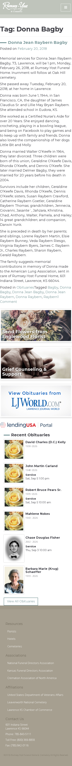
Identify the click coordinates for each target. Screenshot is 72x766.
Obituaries (25, 287)
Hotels (11, 638)
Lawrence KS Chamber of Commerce (29, 710)
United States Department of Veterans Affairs (35, 695)
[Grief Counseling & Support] (36, 363)
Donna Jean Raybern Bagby (37, 42)
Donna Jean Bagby (28, 292)
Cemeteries (14, 646)
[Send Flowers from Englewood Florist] (36, 325)
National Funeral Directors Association (30, 663)
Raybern (51, 297)
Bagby (53, 287)
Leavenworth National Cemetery (27, 702)
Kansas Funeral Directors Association (30, 670)
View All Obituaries (21, 601)
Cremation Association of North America (31, 678)
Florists (11, 631)
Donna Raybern (29, 297)
